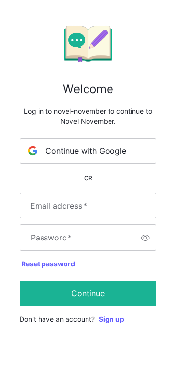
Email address (58, 205)
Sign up (111, 319)
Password (51, 237)
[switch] (145, 237)
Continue (88, 293)
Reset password (48, 264)
